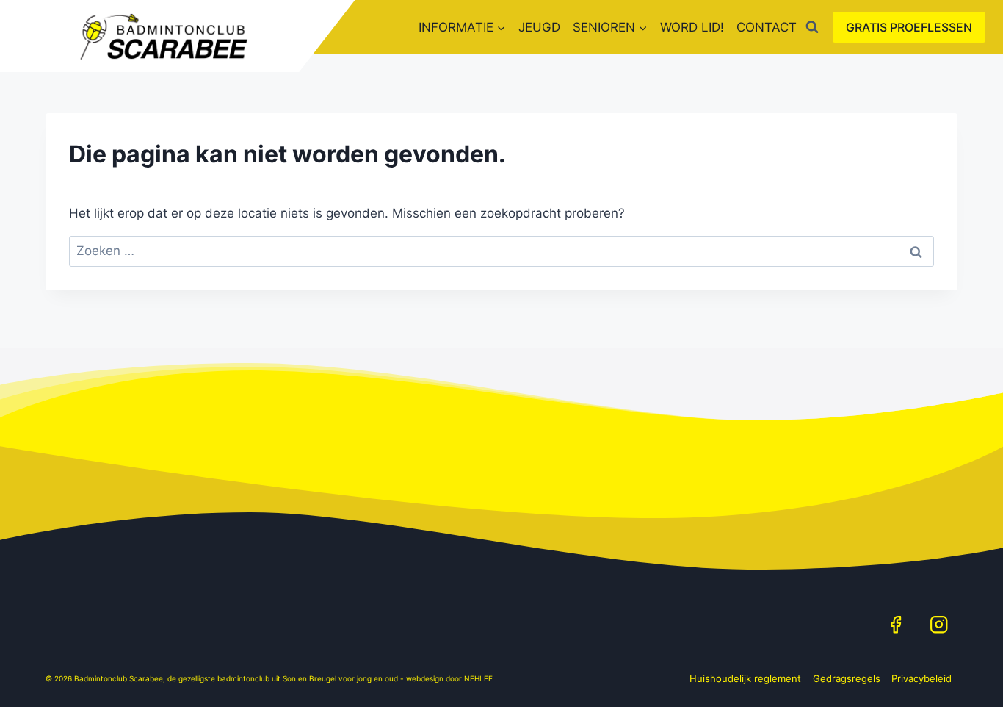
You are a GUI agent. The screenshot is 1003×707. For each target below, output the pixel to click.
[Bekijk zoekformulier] (812, 27)
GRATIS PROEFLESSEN (909, 27)
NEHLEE (478, 678)
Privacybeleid (921, 678)
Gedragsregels (846, 678)
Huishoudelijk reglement (745, 678)
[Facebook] (895, 624)
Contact (766, 27)
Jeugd (539, 27)
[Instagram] (938, 624)
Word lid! (692, 27)
